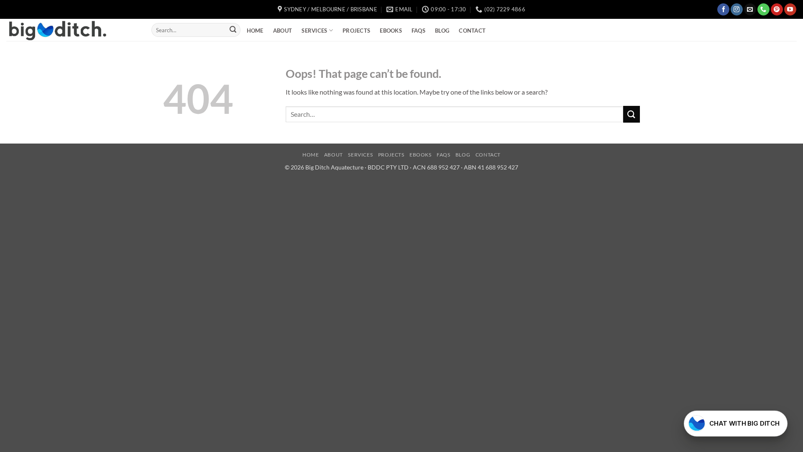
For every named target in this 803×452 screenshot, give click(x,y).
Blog (442, 30)
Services (314, 30)
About (282, 30)
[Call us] (763, 9)
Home (255, 30)
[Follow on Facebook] (723, 9)
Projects (356, 30)
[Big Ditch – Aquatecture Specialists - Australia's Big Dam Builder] (72, 30)
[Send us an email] (750, 9)
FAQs (418, 30)
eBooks (391, 30)
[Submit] (233, 30)
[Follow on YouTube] (790, 9)
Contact (472, 30)
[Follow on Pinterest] (777, 9)
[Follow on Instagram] (737, 9)
